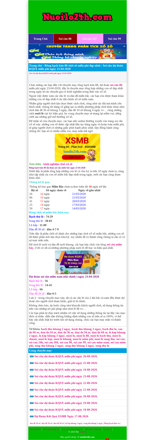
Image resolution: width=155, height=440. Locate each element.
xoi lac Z (107, 429)
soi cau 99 (80, 342)
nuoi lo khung (62, 339)
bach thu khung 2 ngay (55, 329)
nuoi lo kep (45, 339)
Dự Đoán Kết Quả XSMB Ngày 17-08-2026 (61, 416)
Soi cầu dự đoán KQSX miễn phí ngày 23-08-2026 (65, 376)
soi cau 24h (36, 342)
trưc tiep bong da (51, 429)
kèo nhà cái (35, 429)
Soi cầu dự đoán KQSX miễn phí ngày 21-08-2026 (65, 389)
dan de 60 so (99, 332)
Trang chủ (35, 65)
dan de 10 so (48, 332)
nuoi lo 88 (82, 335)
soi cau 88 (66, 342)
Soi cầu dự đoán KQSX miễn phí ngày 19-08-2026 (65, 403)
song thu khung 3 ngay (79, 345)
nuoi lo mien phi (83, 339)
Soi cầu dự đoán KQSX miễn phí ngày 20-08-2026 (65, 396)
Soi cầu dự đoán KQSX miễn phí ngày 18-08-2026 (65, 409)
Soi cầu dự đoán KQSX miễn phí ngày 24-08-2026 (65, 369)
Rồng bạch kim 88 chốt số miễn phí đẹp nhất (72, 65)
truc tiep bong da (93, 429)
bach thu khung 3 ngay (86, 329)
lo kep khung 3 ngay (52, 335)
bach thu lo (109, 329)
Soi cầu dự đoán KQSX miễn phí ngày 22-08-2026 (65, 383)
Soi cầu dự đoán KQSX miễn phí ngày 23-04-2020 (50, 73)
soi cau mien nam (98, 342)
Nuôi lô (83, 432)
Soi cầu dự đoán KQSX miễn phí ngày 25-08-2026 (65, 363)
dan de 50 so (82, 332)
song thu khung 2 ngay (49, 345)
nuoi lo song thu (105, 339)
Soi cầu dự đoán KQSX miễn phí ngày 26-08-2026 (65, 356)
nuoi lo (70, 335)
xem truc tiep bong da (72, 429)
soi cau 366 (51, 342)
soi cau (120, 339)
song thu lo (102, 345)
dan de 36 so (65, 332)
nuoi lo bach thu (100, 335)
